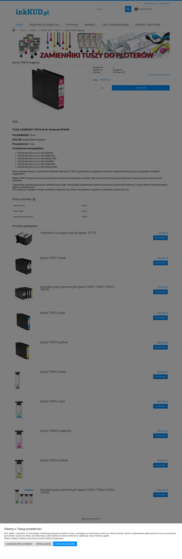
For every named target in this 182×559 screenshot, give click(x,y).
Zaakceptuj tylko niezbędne (19, 544)
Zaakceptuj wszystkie (65, 544)
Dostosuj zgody (43, 544)
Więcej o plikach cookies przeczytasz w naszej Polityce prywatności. (34, 538)
